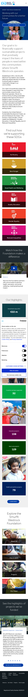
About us (4, 682)
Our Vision (10, 682)
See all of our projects (13, 665)
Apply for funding (14, 25)
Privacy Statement (17, 339)
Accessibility (22, 673)
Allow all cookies (14, 370)
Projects (16, 682)
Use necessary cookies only (14, 375)
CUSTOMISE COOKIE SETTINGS (14, 366)
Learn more (13, 501)
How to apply (22, 682)
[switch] (24, 351)
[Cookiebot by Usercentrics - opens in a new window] (20, 321)
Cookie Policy (5, 339)
